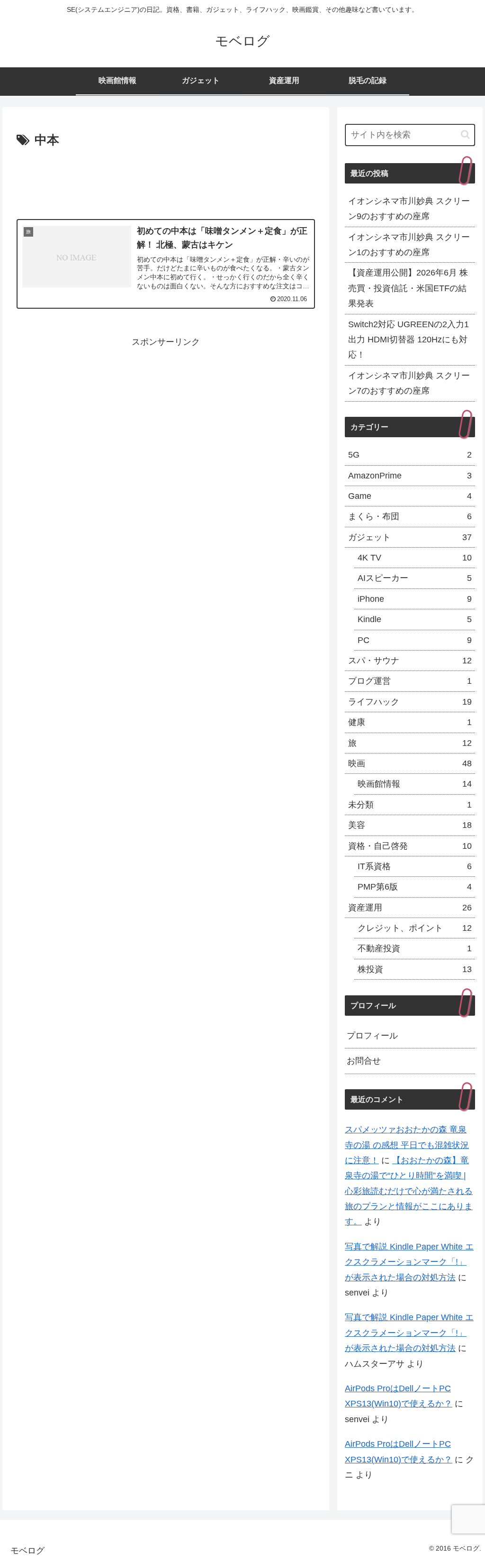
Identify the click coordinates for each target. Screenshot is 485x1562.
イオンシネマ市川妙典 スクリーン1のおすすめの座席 (409, 244)
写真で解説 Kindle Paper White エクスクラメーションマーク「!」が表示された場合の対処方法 (409, 1262)
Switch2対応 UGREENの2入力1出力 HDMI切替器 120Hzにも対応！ (408, 340)
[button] (465, 134)
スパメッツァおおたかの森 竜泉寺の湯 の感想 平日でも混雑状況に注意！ (407, 1145)
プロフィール (372, 1035)
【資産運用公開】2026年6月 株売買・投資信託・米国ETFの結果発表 (408, 288)
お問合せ (364, 1061)
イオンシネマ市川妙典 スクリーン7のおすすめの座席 (409, 383)
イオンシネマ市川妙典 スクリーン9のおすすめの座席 (409, 208)
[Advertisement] (166, 179)
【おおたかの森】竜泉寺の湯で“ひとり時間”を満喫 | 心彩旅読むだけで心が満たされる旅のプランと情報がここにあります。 (409, 1191)
